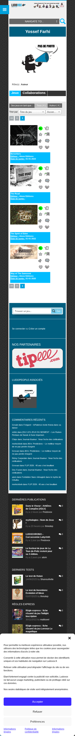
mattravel (44, 619)
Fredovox (47, 512)
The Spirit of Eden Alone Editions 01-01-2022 (23, 236)
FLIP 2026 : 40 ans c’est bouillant (39, 465)
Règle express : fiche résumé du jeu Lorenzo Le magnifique (39, 628)
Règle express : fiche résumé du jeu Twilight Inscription (37, 613)
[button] (69, 638)
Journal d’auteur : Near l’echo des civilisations (43, 439)
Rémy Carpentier (19, 458)
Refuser (37, 711)
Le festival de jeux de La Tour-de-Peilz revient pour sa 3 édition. (39, 551)
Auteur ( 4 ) (54, 105)
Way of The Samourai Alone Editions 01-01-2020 (23, 276)
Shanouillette (47, 579)
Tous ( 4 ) (41, 105)
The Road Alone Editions (22, 196)
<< (11, 118)
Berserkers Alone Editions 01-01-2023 (23, 156)
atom (44, 557)
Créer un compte (37, 328)
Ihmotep (49, 526)
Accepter (37, 701)
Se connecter (18, 328)
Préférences (37, 721)
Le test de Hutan (34, 576)
